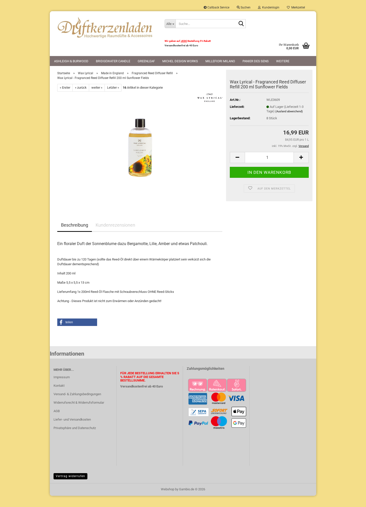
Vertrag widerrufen (70, 476)
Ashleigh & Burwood (71, 61)
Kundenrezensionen (115, 225)
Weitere (282, 61)
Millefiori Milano (220, 61)
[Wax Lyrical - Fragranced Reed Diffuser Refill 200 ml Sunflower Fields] (139, 147)
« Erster (65, 87)
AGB (57, 411)
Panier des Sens (256, 61)
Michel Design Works (180, 61)
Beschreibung (74, 225)
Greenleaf (146, 61)
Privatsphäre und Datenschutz (75, 428)
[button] (237, 157)
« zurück (81, 87)
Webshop (167, 489)
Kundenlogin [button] (270, 7)
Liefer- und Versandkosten (72, 419)
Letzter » (113, 87)
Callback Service (218, 7)
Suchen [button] (245, 7)
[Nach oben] (352, 499)
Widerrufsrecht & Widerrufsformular (79, 402)
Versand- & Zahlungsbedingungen (77, 394)
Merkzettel (297, 7)
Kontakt (59, 385)
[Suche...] (241, 23)
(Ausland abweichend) (289, 111)
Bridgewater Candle (113, 61)
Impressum (62, 377)
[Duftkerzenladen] (105, 27)
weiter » (96, 87)
